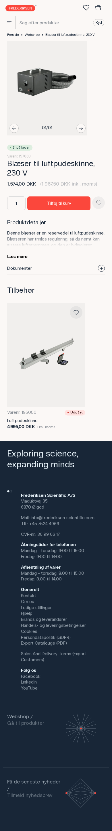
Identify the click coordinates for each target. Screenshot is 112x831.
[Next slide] (81, 128)
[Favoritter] (86, 8)
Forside (13, 35)
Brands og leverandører (44, 619)
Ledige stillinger (36, 607)
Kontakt (28, 595)
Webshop (32, 35)
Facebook (30, 676)
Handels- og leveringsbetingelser (53, 625)
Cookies (29, 631)
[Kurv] (98, 8)
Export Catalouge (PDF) (44, 643)
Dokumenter (19, 268)
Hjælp (26, 613)
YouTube (29, 688)
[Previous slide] (14, 128)
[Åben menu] (9, 22)
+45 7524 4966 (44, 523)
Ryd (99, 22)
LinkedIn (29, 682)
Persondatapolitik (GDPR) (46, 637)
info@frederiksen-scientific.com (62, 517)
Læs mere (17, 256)
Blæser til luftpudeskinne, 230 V (70, 35)
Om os (27, 601)
